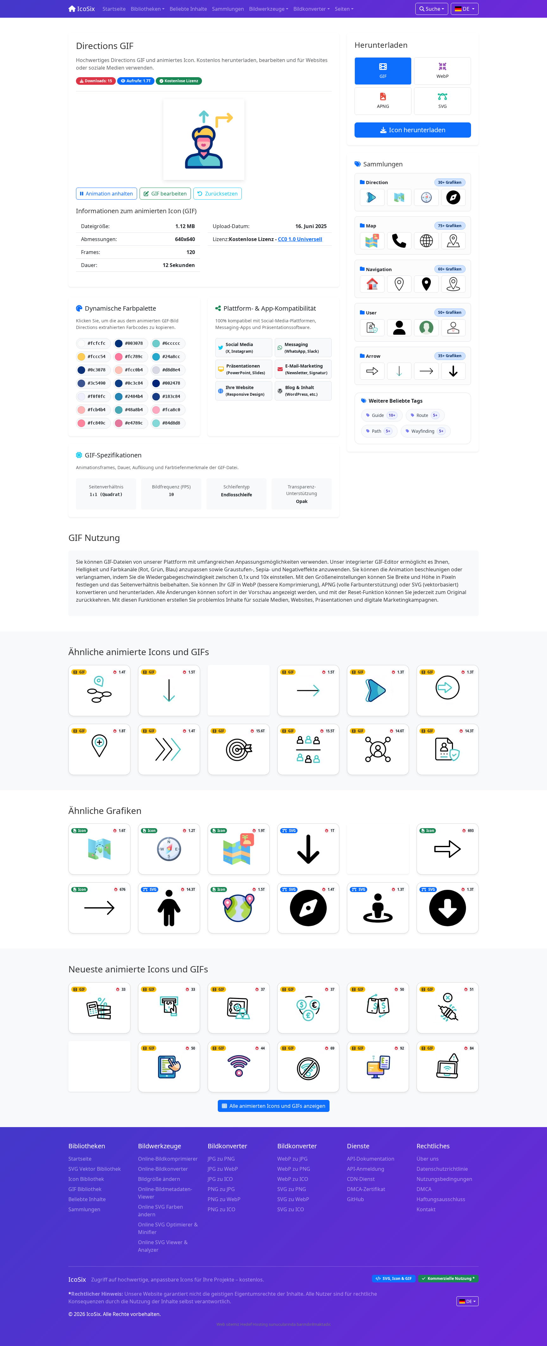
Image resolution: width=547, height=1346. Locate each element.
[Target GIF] (238, 749)
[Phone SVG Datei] (399, 240)
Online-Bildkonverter (163, 1168)
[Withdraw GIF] (169, 1008)
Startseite (114, 8)
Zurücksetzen (221, 193)
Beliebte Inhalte (188, 8)
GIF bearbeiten (169, 193)
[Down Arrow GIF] (399, 371)
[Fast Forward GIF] (169, 749)
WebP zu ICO (292, 1178)
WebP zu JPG (292, 1158)
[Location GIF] (99, 749)
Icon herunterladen (417, 130)
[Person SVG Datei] (169, 908)
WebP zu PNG (293, 1168)
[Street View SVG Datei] (378, 908)
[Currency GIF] (308, 1008)
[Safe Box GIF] (238, 1008)
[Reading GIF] (169, 1066)
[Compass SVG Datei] (453, 197)
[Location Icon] (399, 284)
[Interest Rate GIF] (99, 1008)
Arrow (373, 356)
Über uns (428, 1158)
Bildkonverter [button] (309, 8)
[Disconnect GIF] (447, 1008)
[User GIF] (372, 327)
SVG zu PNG (291, 1189)
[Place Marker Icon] (453, 284)
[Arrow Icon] (372, 371)
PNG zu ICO (222, 1209)
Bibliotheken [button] (146, 8)
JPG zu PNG (221, 1158)
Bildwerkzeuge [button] (267, 8)
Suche (432, 8)
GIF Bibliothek (85, 1189)
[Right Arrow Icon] (426, 371)
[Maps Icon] (372, 240)
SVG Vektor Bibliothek (94, 1168)
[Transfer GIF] (378, 1008)
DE (466, 8)
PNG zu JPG (221, 1189)
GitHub (355, 1199)
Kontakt (426, 1209)
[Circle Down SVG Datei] (447, 908)
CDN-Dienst (361, 1178)
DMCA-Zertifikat (366, 1189)
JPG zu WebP (223, 1168)
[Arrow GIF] (372, 197)
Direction (377, 182)
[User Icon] (426, 327)
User (371, 312)
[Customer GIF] (308, 749)
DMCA (424, 1189)
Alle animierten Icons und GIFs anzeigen (277, 1105)
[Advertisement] (238, 691)
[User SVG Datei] (399, 327)
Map (371, 225)
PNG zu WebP (224, 1199)
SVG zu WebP (293, 1199)
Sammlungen (228, 8)
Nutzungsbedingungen (444, 1178)
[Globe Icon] (426, 240)
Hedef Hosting (254, 1324)
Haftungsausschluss (441, 1199)
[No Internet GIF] (238, 1066)
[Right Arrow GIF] (308, 690)
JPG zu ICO (220, 1178)
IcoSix (85, 8)
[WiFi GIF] (447, 1066)
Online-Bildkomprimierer (168, 1158)
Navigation (379, 269)
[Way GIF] (99, 690)
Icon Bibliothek (86, 1178)
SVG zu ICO (290, 1209)
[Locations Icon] (238, 908)
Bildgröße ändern (159, 1178)
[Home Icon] (372, 284)
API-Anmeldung (365, 1168)
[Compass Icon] (426, 197)
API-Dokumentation (370, 1158)
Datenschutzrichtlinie (442, 1168)
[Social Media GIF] (378, 749)
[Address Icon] (453, 240)
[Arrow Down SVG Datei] (453, 371)
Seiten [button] (342, 8)
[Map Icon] (399, 197)
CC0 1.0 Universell (300, 239)
